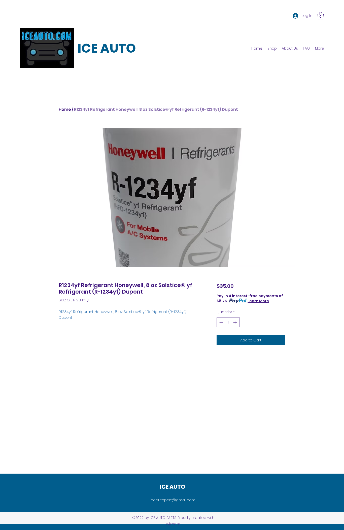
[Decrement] (220, 322)
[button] (321, 15)
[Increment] (235, 322)
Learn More (258, 300)
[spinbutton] (228, 322)
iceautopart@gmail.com (172, 500)
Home (65, 109)
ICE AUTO (107, 48)
